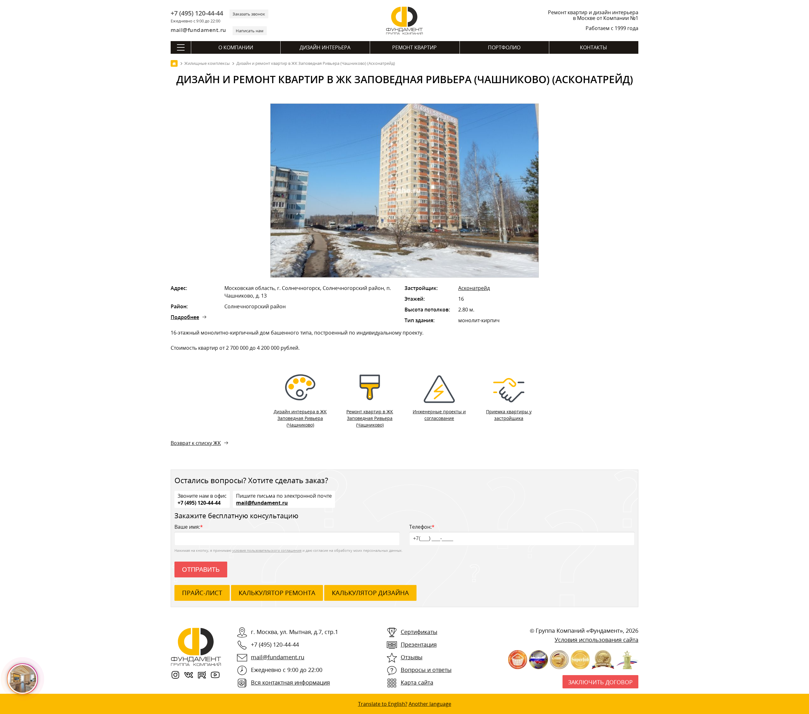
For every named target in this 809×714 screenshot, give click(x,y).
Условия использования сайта (596, 639)
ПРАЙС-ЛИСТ (202, 592)
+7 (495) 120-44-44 (197, 13)
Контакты (593, 47)
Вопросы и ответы (426, 670)
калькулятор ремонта (277, 592)
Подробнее (185, 317)
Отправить (201, 569)
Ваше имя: (188, 526)
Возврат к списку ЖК (196, 443)
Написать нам (250, 31)
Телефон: (422, 526)
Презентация (419, 644)
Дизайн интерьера (325, 47)
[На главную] (174, 63)
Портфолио (504, 47)
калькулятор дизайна (370, 592)
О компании (235, 47)
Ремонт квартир (414, 47)
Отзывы (412, 657)
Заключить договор (600, 682)
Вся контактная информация (290, 682)
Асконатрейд (474, 288)
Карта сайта (417, 682)
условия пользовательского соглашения (266, 550)
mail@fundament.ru (198, 30)
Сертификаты (419, 632)
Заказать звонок (249, 14)
